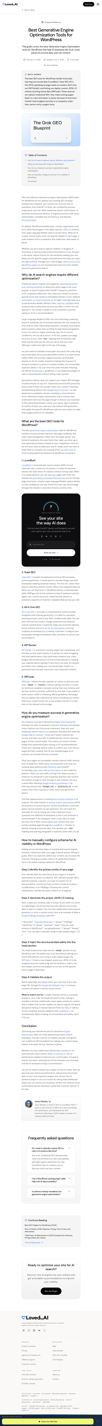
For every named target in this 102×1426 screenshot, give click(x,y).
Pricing (24, 1351)
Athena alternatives (57, 1400)
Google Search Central (57, 390)
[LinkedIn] (34, 1330)
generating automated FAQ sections (48, 478)
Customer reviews (29, 1364)
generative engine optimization (44, 430)
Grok (69, 252)
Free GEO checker (29, 1374)
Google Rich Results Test (53, 985)
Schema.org (37, 371)
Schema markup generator (32, 1379)
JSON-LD (67, 229)
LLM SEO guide (33, 1408)
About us (56, 1374)
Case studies (57, 1351)
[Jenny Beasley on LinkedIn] (50, 1101)
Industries (26, 1393)
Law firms (36, 1394)
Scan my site (51, 552)
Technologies (57, 1359)
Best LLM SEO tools (48, 1408)
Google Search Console (32, 735)
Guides (25, 1406)
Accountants (46, 1394)
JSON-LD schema (55, 1053)
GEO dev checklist (59, 1355)
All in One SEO (28, 612)
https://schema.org (43, 922)
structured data (29, 220)
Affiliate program (28, 1359)
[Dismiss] (97, 1421)
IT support (33, 1396)
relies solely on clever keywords (36, 300)
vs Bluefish (46, 1402)
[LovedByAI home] (8, 4)
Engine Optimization (63, 722)
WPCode (25, 681)
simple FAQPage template (33, 915)
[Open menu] (98, 4)
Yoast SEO (26, 577)
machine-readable (65, 303)
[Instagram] (29, 1330)
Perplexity (52, 767)
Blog (54, 1346)
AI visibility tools (52, 1406)
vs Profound (36, 1402)
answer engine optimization (61, 802)
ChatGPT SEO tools (63, 1408)
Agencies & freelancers (31, 1355)
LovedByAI (26, 465)
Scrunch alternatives (41, 1400)
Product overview (29, 1346)
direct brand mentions (63, 799)
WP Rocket (26, 650)
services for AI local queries (52, 628)
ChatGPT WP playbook (37, 1406)
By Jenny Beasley (51, 65)
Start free (88, 4)
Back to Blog (29, 10)
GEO (60, 396)
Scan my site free (49, 1421)
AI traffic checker (28, 1383)
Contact (55, 1379)
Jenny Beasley (41, 1101)
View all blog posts (32, 1242)
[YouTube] (39, 1330)
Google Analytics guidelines (55, 783)
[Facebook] (24, 1330)
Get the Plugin (51, 1291)
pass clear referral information (47, 770)
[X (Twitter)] (45, 1330)
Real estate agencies (59, 1394)
